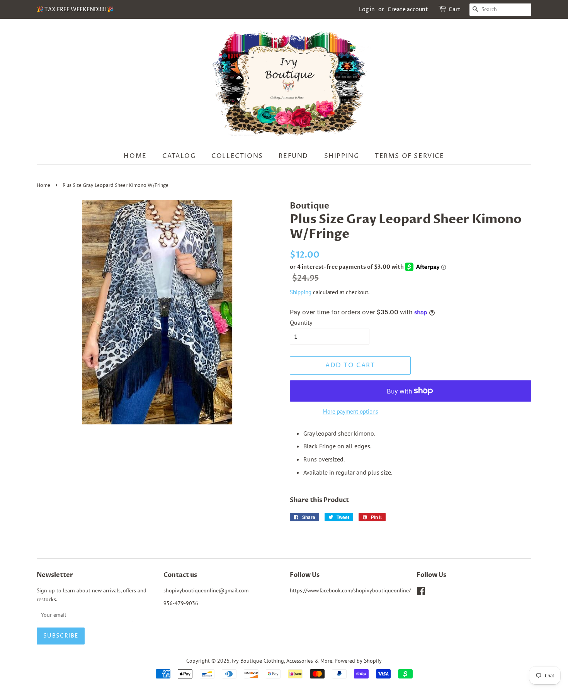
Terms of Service (409, 156)
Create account (408, 9)
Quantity (301, 322)
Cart (455, 9)
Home (135, 156)
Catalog (179, 156)
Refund (293, 156)
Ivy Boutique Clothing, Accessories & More (282, 660)
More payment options (350, 411)
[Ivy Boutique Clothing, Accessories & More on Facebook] (421, 592)
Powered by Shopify (358, 660)
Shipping (341, 156)
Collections (237, 156)
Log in (367, 9)
